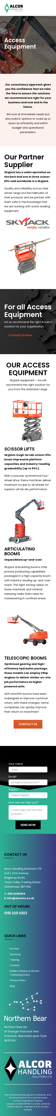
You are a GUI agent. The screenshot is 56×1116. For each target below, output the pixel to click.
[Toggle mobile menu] (50, 7)
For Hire (14, 948)
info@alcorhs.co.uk (20, 898)
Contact (15, 965)
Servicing (15, 954)
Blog (12, 986)
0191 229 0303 (15, 913)
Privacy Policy (18, 980)
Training (14, 959)
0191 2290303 (16, 894)
